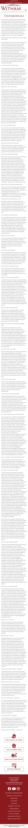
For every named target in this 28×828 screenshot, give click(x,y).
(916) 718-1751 (14, 781)
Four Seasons (14, 800)
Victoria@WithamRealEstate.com (14, 782)
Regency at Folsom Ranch (14, 818)
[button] (26, 10)
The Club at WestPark (14, 813)
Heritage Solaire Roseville (14, 816)
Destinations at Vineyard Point (14, 795)
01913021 (16, 779)
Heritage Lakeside (14, 808)
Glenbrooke (14, 803)
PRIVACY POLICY (15, 826)
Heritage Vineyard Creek (14, 811)
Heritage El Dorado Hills (14, 806)
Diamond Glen (14, 798)
